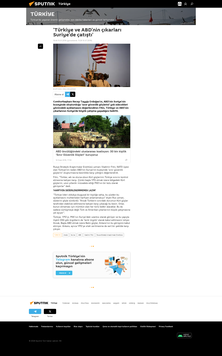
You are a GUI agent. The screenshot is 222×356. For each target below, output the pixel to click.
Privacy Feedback (166, 326)
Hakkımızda (33, 326)
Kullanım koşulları (63, 326)
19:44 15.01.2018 (59, 40)
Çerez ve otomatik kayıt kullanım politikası (120, 326)
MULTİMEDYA (152, 303)
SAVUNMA (106, 303)
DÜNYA (75, 303)
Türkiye (66, 303)
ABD (79, 235)
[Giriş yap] (185, 3)
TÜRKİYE (57, 235)
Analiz (66, 235)
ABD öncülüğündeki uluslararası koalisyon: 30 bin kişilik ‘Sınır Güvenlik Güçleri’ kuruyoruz (91, 153)
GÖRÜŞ (132, 303)
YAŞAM (116, 303)
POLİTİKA (85, 303)
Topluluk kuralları (93, 326)
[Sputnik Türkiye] (42, 7)
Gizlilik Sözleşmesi (148, 326)
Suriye (73, 235)
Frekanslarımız (47, 326)
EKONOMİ (95, 303)
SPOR (124, 303)
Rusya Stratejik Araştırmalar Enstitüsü (110, 235)
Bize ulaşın (78, 326)
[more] (126, 159)
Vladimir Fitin (89, 235)
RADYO (141, 303)
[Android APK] (184, 336)
